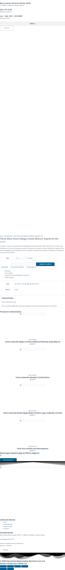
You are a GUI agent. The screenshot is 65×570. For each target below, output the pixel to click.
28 (25, 284)
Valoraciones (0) (31, 267)
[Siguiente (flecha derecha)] (10, 569)
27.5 (23, 284)
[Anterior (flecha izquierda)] (3, 569)
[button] (32, 23)
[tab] (4, 267)
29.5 (33, 284)
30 (35, 284)
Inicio (1, 236)
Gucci (16, 289)
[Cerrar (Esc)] (3, 566)
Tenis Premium (8, 236)
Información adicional (17, 267)
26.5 (18, 284)
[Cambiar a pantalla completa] (17, 566)
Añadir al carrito (45, 264)
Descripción (4, 267)
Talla (7, 258)
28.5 (28, 284)
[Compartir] (10, 566)
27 (20, 284)
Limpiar (30, 258)
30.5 (38, 284)
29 (30, 284)
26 (15, 284)
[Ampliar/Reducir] (24, 566)
